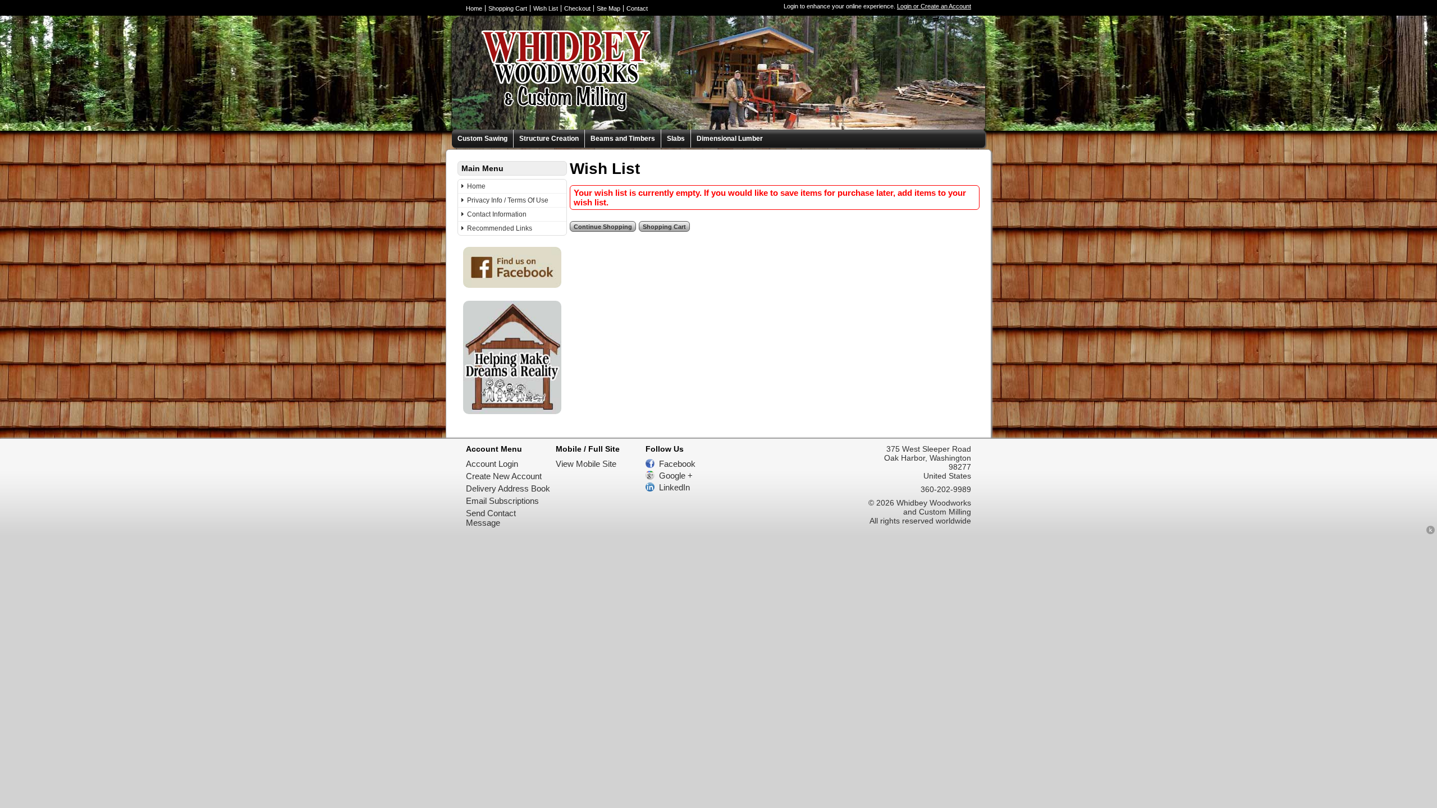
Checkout (577, 8)
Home (474, 8)
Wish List (545, 8)
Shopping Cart (507, 8)
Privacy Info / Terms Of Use (507, 200)
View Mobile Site (586, 464)
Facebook (677, 464)
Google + (676, 475)
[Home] (552, 125)
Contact (637, 8)
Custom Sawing (482, 139)
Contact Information (497, 214)
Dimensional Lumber (730, 139)
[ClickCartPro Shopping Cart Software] (1430, 531)
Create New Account (504, 476)
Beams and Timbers (623, 139)
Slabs (676, 139)
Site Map (608, 8)
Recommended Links (499, 228)
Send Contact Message (491, 517)
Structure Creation (549, 139)
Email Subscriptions (502, 501)
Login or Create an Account (934, 6)
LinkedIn (674, 487)
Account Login (492, 464)
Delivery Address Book (508, 488)
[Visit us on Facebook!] (512, 285)
